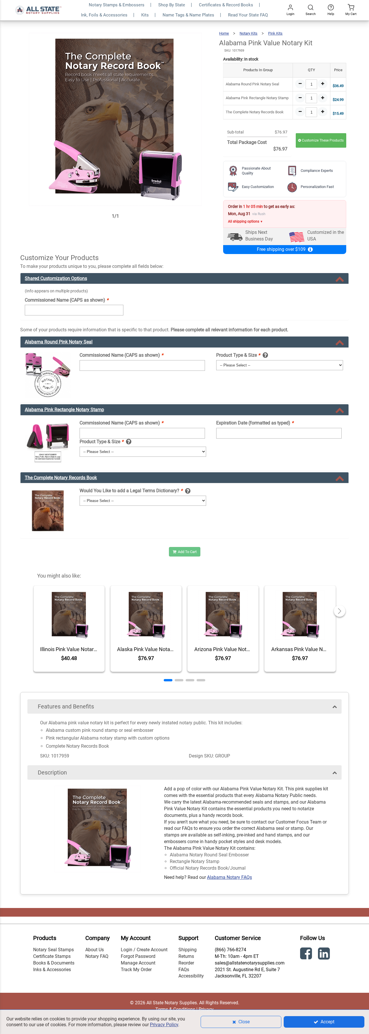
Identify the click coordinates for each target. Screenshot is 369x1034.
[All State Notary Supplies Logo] (38, 3)
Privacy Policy (164, 1024)
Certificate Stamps (52, 956)
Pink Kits (275, 33)
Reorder (186, 963)
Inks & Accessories (52, 969)
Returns (186, 956)
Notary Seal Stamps (53, 949)
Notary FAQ (96, 956)
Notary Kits (248, 33)
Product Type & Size (238, 355)
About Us (94, 949)
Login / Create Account (144, 949)
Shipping (187, 949)
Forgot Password (138, 956)
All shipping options (245, 221)
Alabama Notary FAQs (229, 877)
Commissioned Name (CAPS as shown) (66, 300)
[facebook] (306, 954)
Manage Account (138, 963)
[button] (168, 680)
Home (224, 33)
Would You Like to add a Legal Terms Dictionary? (131, 490)
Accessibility (191, 976)
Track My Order (136, 969)
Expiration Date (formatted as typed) (254, 423)
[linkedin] (324, 954)
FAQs (183, 969)
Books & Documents (53, 963)
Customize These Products (322, 140)
